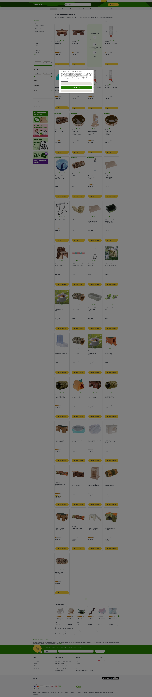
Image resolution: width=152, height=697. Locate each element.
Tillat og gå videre (76, 87)
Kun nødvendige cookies (76, 91)
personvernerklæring (64, 80)
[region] (76, 81)
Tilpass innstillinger (76, 83)
